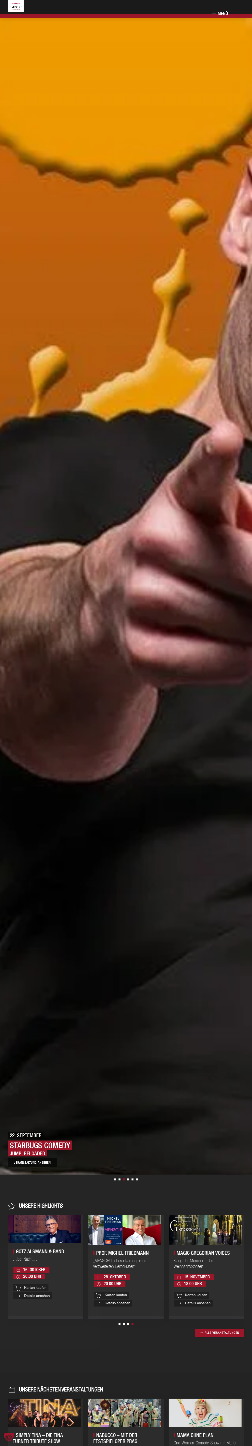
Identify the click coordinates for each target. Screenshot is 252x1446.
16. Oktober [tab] (137, 1179)
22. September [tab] (124, 1179)
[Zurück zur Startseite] (20, 10)
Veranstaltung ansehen (42, 1162)
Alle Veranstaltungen (222, 1333)
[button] (8, 1437)
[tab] (119, 1324)
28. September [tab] (119, 1179)
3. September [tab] (128, 1179)
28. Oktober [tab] (132, 1179)
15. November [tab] (115, 1179)
